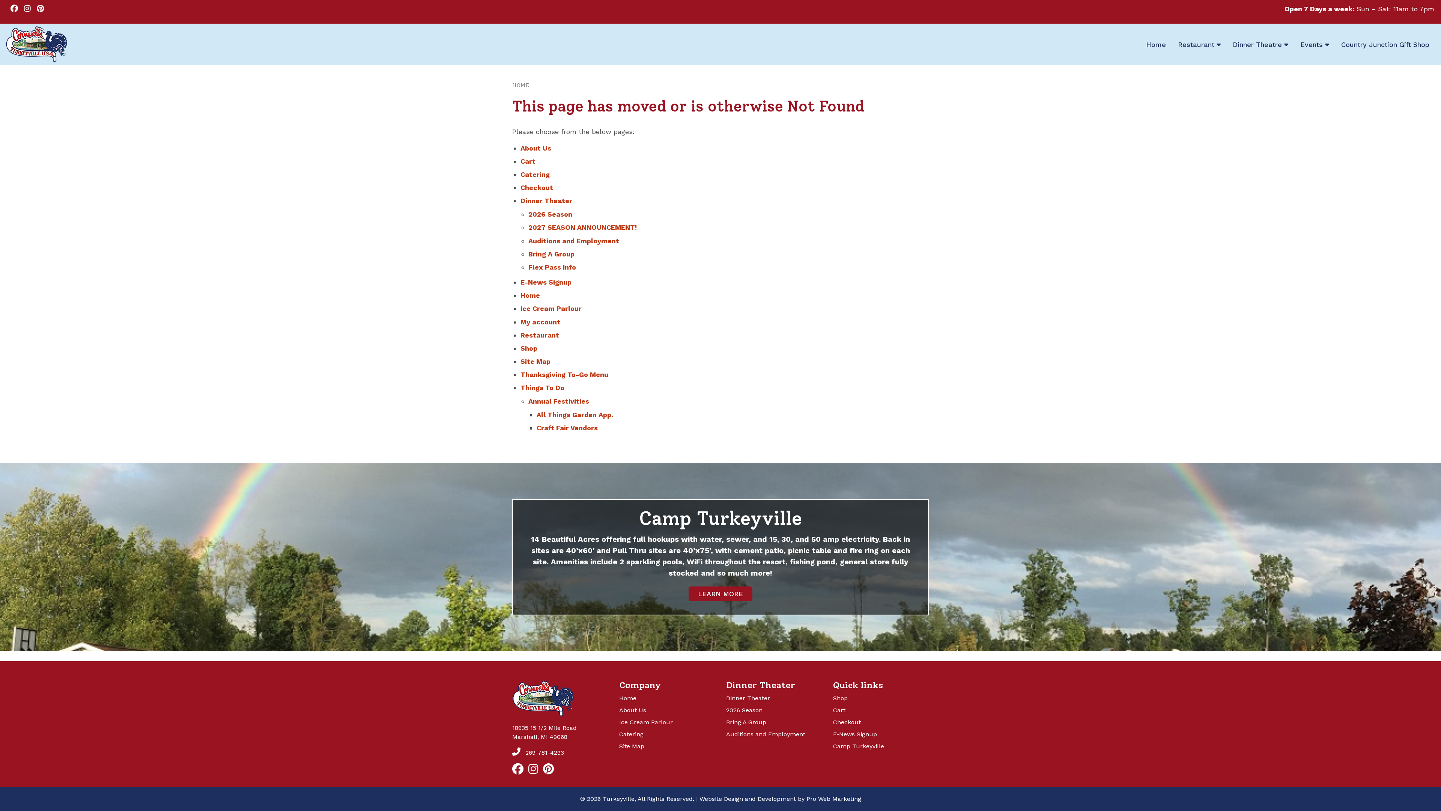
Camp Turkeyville (858, 746)
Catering (535, 174)
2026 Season (550, 214)
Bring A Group (551, 254)
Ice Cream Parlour (551, 308)
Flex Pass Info (552, 267)
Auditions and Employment (573, 241)
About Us (535, 148)
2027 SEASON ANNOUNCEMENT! (582, 227)
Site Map (535, 361)
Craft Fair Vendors (567, 428)
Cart (527, 161)
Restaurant (539, 335)
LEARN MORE (720, 594)
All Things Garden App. (575, 415)
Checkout (536, 187)
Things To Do (542, 388)
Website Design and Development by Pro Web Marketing (780, 798)
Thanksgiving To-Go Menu (564, 374)
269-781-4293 (543, 752)
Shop (528, 348)
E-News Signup (546, 282)
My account (540, 322)
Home (520, 85)
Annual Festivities (558, 401)
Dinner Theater (546, 201)
